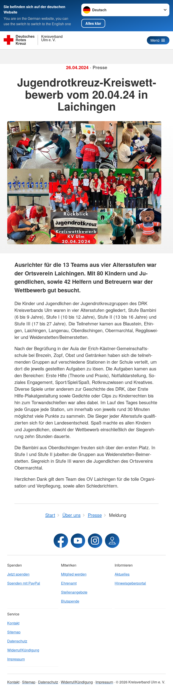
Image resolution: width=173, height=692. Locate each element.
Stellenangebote (74, 592)
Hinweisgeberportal (130, 583)
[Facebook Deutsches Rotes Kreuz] (61, 540)
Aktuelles (122, 574)
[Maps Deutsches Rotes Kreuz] (112, 540)
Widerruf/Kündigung (23, 650)
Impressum (16, 659)
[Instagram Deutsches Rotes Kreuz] (95, 540)
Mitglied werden (73, 574)
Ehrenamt (69, 583)
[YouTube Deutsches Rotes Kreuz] (78, 540)
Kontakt (13, 623)
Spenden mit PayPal (23, 583)
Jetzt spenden (18, 574)
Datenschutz (17, 641)
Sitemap (13, 632)
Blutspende (70, 601)
